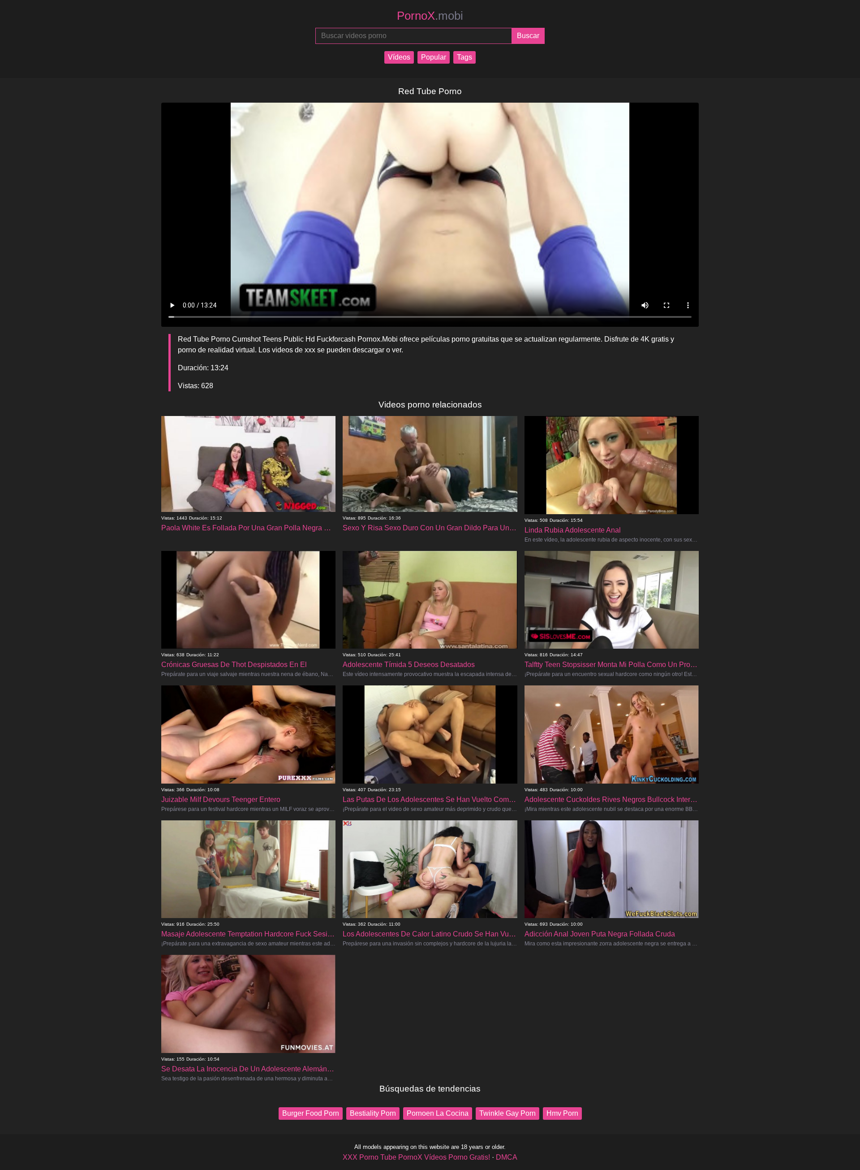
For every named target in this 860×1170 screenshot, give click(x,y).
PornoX (430, 15)
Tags (464, 57)
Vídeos (399, 57)
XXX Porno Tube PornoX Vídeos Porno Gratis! (416, 1157)
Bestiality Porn (373, 1113)
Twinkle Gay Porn (507, 1113)
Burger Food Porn (310, 1113)
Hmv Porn (562, 1113)
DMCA (506, 1157)
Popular (433, 57)
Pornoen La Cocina (438, 1113)
